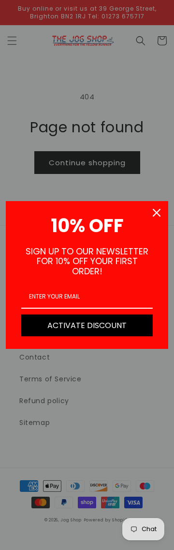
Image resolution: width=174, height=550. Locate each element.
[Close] (156, 212)
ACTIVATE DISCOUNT (87, 325)
